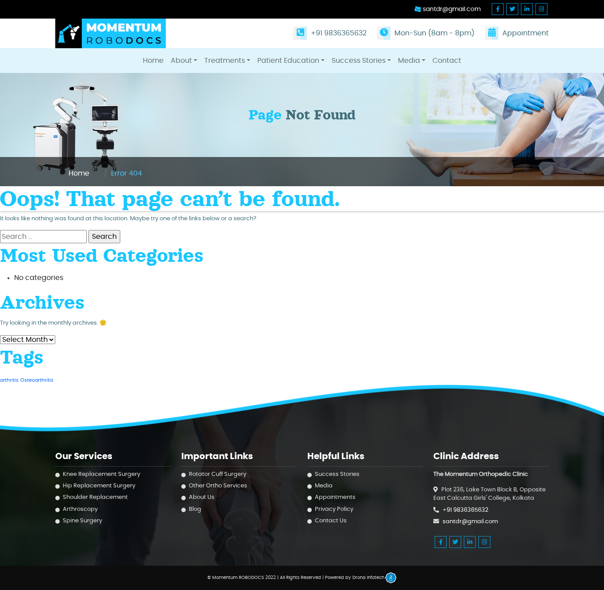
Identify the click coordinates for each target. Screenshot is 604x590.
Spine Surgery (82, 521)
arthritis (9, 380)
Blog (195, 509)
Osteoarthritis (37, 380)
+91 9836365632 (338, 33)
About (181, 60)
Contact (446, 60)
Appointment (525, 33)
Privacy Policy (334, 509)
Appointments (335, 497)
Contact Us (331, 521)
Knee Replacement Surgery (101, 474)
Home (153, 60)
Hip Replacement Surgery (99, 486)
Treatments (224, 60)
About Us (201, 497)
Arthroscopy (80, 509)
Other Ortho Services (218, 486)
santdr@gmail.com (451, 9)
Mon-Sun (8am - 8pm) (433, 33)
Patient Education (288, 60)
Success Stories (359, 60)
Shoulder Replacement (95, 497)
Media (409, 60)
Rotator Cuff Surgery (217, 474)
